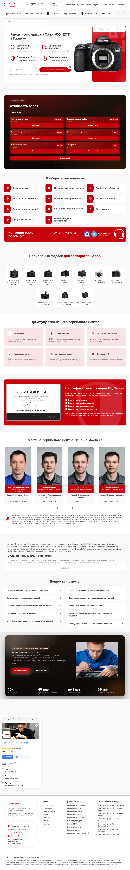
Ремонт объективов (74, 811)
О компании (70, 5)
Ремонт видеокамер (74, 808)
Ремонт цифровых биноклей (78, 833)
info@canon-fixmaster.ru (18, 836)
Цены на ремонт (84, 5)
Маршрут (9, 756)
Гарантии (103, 5)
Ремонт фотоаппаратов (76, 805)
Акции (95, 5)
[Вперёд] (124, 13)
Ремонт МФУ (72, 824)
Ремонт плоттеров (74, 827)
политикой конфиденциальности (38, 74)
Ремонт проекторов (74, 821)
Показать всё (65, 158)
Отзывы (112, 5)
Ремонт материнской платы (22, 132)
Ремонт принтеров (74, 814)
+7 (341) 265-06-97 (36, 5)
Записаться (36, 125)
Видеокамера (35, 13)
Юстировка (71, 145)
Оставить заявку (21, 670)
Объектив (54, 13)
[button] (60, 508)
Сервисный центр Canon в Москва (111, 805)
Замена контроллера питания (78, 132)
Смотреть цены (41, 670)
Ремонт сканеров (73, 830)
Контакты (122, 5)
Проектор (109, 13)
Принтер (71, 13)
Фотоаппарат (15, 13)
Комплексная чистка (19, 145)
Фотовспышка (90, 13)
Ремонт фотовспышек (75, 818)
